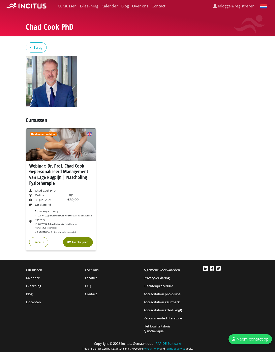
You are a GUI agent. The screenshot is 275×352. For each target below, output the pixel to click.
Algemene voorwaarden (162, 270)
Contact (158, 6)
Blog (125, 6)
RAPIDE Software (168, 343)
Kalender (109, 6)
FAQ (88, 286)
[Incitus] (26, 6)
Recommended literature (163, 318)
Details (38, 242)
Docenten (33, 302)
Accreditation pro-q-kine (162, 294)
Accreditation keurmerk (162, 302)
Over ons (140, 6)
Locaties (91, 278)
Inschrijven (80, 242)
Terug (37, 47)
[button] (263, 6)
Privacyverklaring (157, 278)
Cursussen (67, 6)
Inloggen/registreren (236, 6)
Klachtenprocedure (158, 286)
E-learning (89, 6)
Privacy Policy (151, 348)
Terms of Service (175, 348)
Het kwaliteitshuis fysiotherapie (157, 328)
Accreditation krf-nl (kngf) (163, 310)
